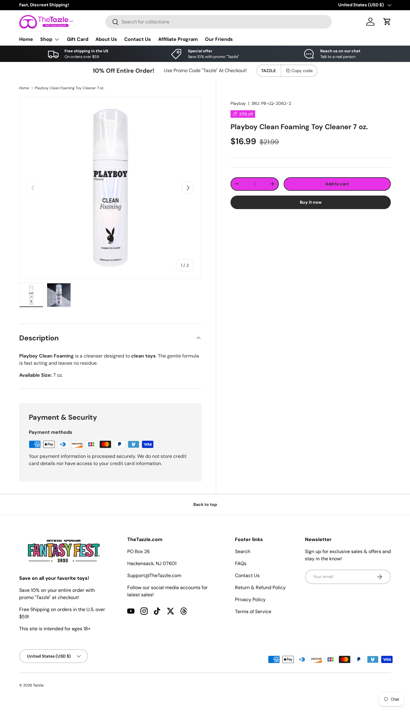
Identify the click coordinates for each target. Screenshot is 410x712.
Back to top (205, 504)
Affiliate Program (178, 39)
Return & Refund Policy (260, 587)
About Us (106, 39)
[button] (387, 21)
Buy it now (311, 202)
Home (26, 39)
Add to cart (337, 184)
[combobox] (218, 22)
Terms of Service (253, 611)
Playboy (238, 103)
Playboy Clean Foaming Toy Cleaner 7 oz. (69, 88)
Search (242, 551)
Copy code (302, 70)
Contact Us (137, 39)
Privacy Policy (250, 599)
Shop (46, 39)
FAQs (240, 563)
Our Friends (219, 39)
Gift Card (77, 39)
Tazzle (38, 685)
